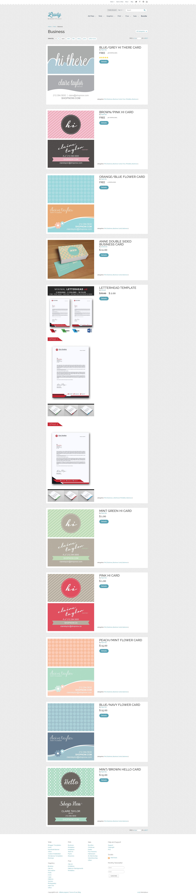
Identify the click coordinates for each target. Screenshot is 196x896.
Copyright (111, 847)
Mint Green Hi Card (115, 511)
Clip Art (50, 868)
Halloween (91, 854)
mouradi (103, 290)
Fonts (49, 872)
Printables (129, 99)
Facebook (140, 2)
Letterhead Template (117, 288)
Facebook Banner (53, 849)
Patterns (50, 879)
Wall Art (70, 851)
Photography (52, 883)
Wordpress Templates (55, 856)
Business (109, 99)
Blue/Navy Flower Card (119, 705)
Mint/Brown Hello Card (120, 769)
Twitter (136, 1)
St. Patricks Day (92, 856)
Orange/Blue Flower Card (122, 177)
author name (92, 38)
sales (63, 38)
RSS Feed (114, 857)
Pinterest (143, 1)
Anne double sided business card (115, 243)
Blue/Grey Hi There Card (120, 47)
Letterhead (116, 498)
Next (146, 38)
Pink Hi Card (109, 575)
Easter (90, 849)
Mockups (51, 858)
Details (104, 62)
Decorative (51, 870)
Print (54, 26)
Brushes (50, 866)
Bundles (90, 845)
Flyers (70, 854)
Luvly (138, 892)
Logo (49, 877)
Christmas (91, 847)
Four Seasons (92, 851)
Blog (79, 892)
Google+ (147, 2)
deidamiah (104, 246)
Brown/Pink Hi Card (116, 112)
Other (50, 851)
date (68, 38)
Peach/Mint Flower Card (120, 640)
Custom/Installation (54, 854)
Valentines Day (93, 858)
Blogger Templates (54, 845)
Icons (49, 847)
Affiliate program (63, 892)
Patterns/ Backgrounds (75, 868)
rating (79, 38)
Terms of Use (73, 892)
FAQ (109, 849)
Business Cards (117, 99)
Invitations (71, 849)
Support (110, 845)
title (73, 38)
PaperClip (104, 50)
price (84, 38)
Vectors (50, 881)
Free (123, 99)
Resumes (71, 856)
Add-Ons (51, 885)
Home (50, 26)
